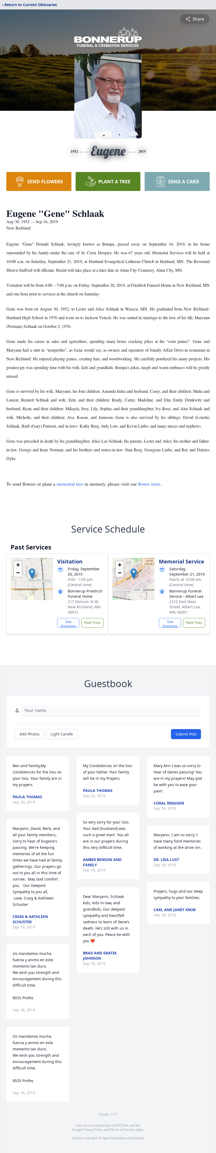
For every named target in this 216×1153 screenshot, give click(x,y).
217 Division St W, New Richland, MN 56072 (84, 607)
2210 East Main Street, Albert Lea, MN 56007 (185, 607)
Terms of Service (122, 1129)
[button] (32, 573)
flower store (149, 484)
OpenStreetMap (113, 1138)
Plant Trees (92, 622)
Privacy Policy (93, 1129)
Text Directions (68, 624)
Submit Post (186, 733)
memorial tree (70, 484)
